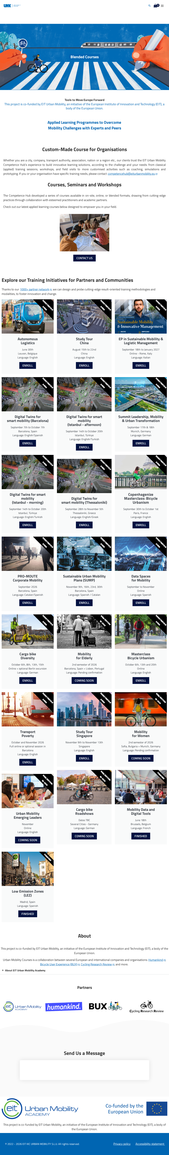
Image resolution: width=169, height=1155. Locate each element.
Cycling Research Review (96, 964)
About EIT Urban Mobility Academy (25, 970)
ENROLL (27, 680)
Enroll (84, 365)
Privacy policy (122, 1144)
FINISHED (27, 914)
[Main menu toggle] (162, 5)
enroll (27, 365)
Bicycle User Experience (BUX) (58, 964)
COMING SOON (27, 840)
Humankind (155, 960)
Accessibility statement (150, 1144)
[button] (149, 6)
